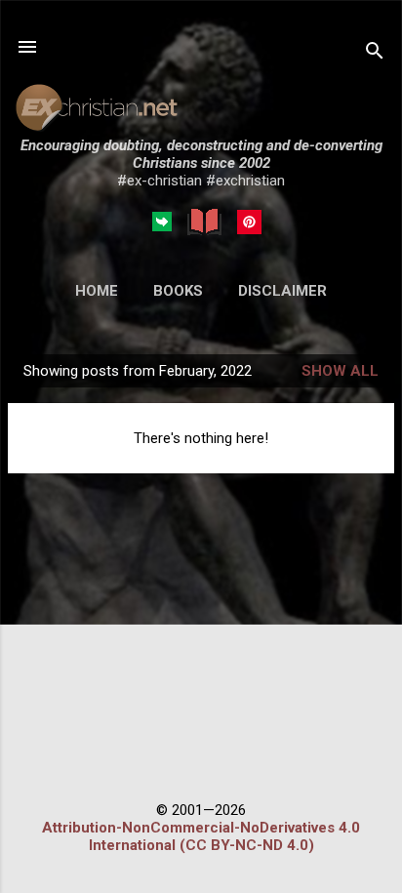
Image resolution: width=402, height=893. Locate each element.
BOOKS (178, 291)
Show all (340, 371)
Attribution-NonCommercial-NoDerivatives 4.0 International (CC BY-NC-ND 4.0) (201, 836)
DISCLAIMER (282, 291)
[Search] (374, 53)
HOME (96, 291)
